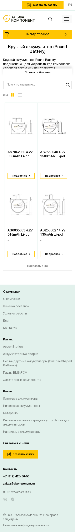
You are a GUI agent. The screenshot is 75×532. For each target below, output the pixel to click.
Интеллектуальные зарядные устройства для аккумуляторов (36, 422)
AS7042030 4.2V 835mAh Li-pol (20, 154)
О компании (11, 299)
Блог (6, 321)
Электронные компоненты (22, 380)
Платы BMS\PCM (15, 373)
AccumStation (13, 347)
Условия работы (15, 313)
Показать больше (37, 72)
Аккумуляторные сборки (20, 354)
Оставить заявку (23, 454)
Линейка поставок (16, 306)
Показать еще (37, 266)
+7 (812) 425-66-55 (16, 476)
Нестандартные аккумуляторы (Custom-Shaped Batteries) (37, 363)
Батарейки (10, 413)
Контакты (10, 328)
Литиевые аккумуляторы (20, 398)
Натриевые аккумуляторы (21, 432)
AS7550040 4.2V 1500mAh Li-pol (52, 154)
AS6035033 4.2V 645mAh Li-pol (20, 232)
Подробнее (19, 176)
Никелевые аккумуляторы (21, 406)
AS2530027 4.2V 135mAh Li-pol (52, 232)
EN (70, 5)
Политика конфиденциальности (26, 525)
